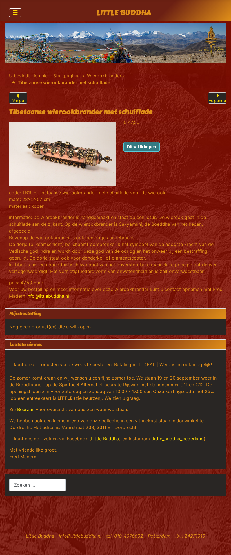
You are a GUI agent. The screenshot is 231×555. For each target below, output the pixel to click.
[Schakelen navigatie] (15, 12)
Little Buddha (105, 438)
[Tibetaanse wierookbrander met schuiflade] (62, 153)
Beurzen (25, 409)
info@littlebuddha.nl (47, 296)
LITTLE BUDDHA (123, 12)
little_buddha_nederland (178, 438)
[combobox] (37, 485)
